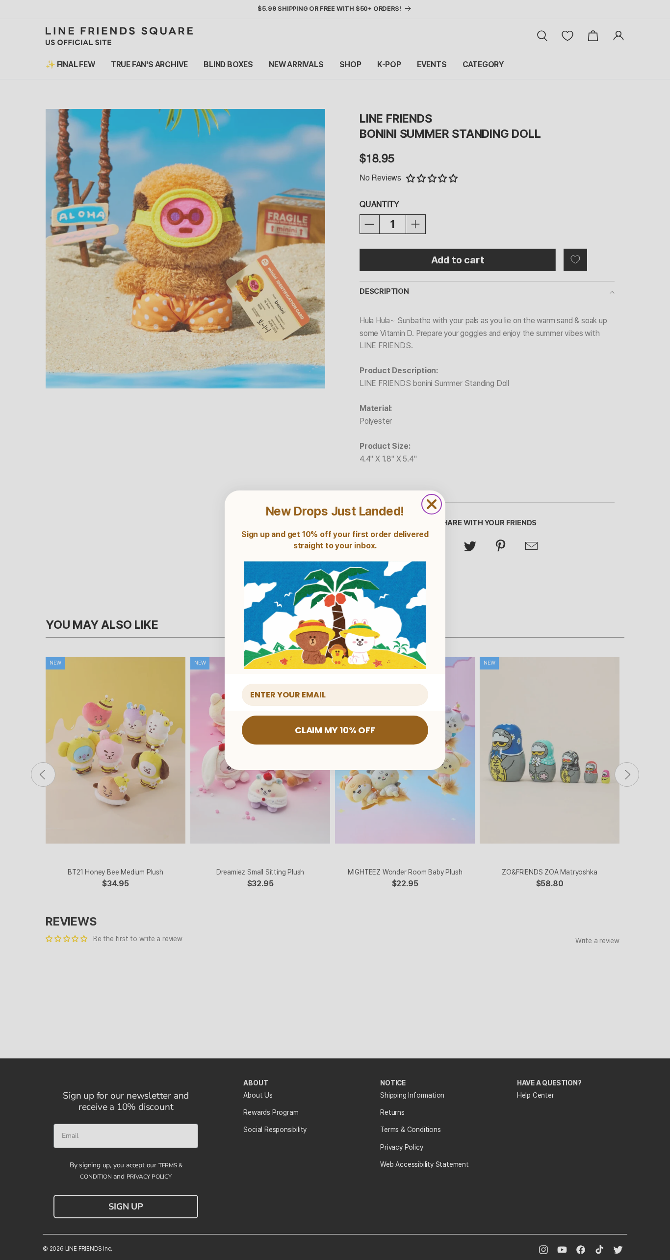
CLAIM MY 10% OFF (335, 730)
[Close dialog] (431, 504)
